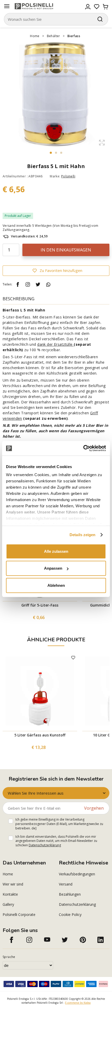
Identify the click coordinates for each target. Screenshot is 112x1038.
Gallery (8, 904)
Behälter (53, 36)
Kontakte (10, 894)
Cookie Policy (70, 914)
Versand (65, 884)
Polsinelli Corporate (19, 914)
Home (35, 36)
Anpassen (53, 568)
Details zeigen (82, 535)
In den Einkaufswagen (66, 250)
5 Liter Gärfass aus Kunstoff (39, 735)
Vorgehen (94, 808)
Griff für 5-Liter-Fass (39, 605)
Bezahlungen (70, 894)
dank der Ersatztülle (55, 344)
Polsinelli (68, 176)
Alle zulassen (56, 551)
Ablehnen (56, 585)
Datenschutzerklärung (45, 845)
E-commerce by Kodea (78, 1002)
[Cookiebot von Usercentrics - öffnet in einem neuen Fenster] (83, 448)
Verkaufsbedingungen (77, 873)
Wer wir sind (13, 884)
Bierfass (73, 36)
